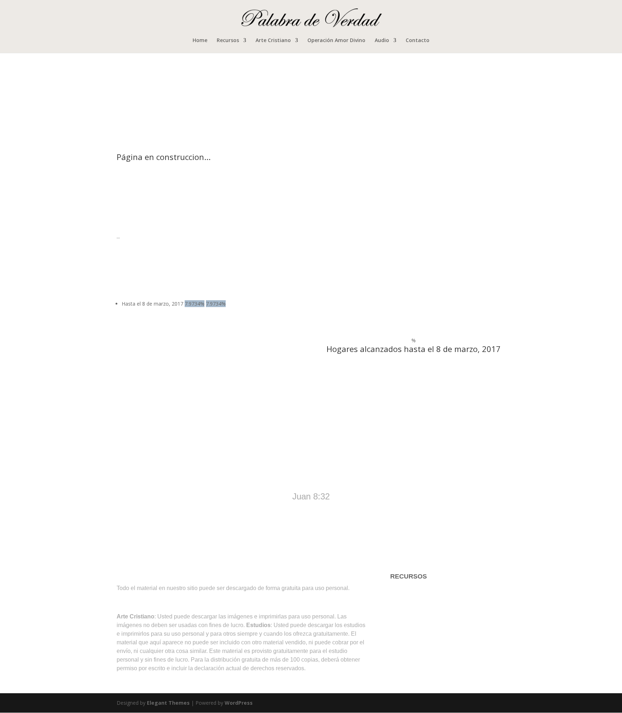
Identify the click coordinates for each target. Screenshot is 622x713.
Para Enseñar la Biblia (422, 605)
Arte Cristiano (273, 41)
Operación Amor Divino (336, 41)
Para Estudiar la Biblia (422, 590)
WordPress (239, 702)
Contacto (417, 41)
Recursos (228, 41)
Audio (382, 41)
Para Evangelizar (415, 619)
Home (200, 41)
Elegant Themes (168, 702)
